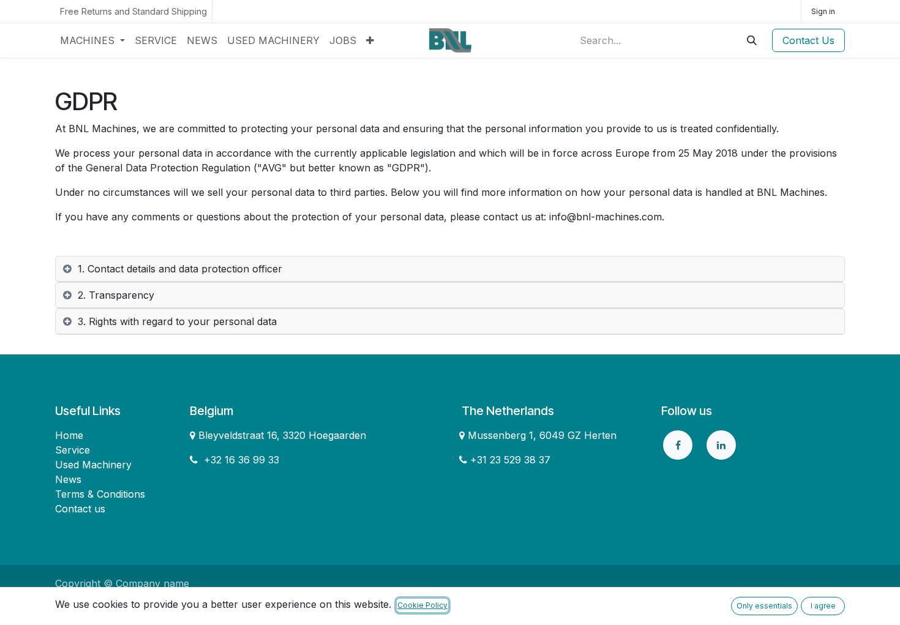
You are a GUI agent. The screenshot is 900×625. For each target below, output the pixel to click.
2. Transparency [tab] (116, 295)
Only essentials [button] (764, 605)
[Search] (752, 40)
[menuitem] (92, 40)
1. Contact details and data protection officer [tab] (180, 269)
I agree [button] (823, 605)
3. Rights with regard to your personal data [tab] (177, 321)
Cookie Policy (422, 605)
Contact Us (808, 40)
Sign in (823, 11)
